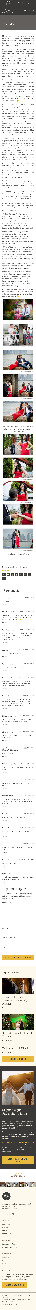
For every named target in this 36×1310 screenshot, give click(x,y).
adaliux (4, 844)
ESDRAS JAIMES (7, 796)
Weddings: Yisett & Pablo (15, 1047)
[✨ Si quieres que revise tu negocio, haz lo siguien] (27, 1185)
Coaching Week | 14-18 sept (21, 3)
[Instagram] (6, 1214)
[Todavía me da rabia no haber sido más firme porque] (3, 1185)
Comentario (7, 902)
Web (4, 947)
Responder (5, 604)
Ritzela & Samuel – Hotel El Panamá (17, 1034)
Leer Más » (8, 1008)
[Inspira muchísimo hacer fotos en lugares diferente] (15, 1185)
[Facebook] (3, 1214)
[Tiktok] (12, 1214)
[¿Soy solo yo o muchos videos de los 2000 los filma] (21, 1185)
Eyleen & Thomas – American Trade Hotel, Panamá (14, 1000)
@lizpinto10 (18, 1176)
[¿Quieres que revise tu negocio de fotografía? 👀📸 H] (9, 1185)
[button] (25, 10)
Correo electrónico (9, 937)
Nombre (5, 928)
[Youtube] (9, 1214)
